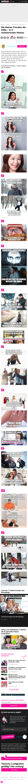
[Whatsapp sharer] (6, 619)
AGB (5, 779)
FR (22, 1)
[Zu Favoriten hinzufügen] (14, 37)
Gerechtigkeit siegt (18, 694)
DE (19, 1)
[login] (2, 782)
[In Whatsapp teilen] (5, 37)
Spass (2, 24)
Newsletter (5, 777)
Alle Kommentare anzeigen (14, 758)
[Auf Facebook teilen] (2, 37)
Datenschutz (11, 779)
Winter (8, 24)
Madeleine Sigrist (12, 46)
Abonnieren (14, 705)
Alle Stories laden (14, 689)
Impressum (23, 777)
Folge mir (22, 46)
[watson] (5, 1)
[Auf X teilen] (3, 619)
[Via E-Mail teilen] (7, 37)
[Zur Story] (14, 767)
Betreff (3, 726)
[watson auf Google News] (26, 37)
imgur (3, 587)
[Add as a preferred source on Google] (20, 37)
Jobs (18, 777)
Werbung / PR (12, 777)
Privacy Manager (19, 779)
